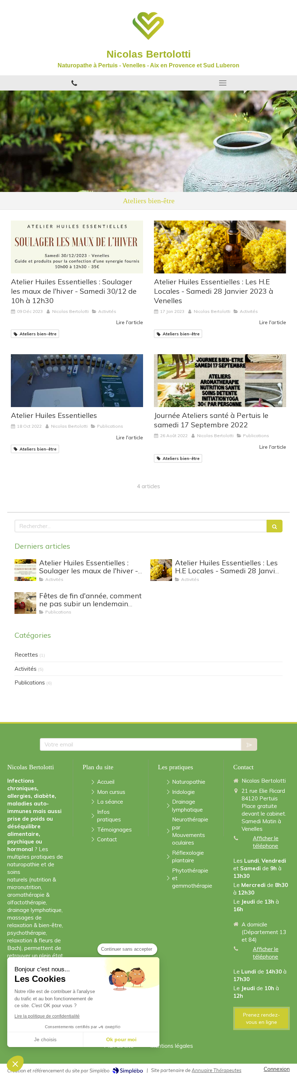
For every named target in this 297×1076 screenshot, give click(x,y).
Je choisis (45, 1039)
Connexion (277, 1068)
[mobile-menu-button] (222, 83)
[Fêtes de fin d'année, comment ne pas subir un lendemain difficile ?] (25, 603)
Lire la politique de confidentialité (47, 1016)
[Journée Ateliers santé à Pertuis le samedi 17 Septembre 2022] (220, 380)
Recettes (26, 654)
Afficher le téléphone (266, 842)
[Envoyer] (249, 744)
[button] (15, 1063)
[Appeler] (74, 83)
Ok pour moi (121, 1039)
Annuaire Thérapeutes (216, 1070)
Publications (29, 682)
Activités (25, 668)
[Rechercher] (275, 526)
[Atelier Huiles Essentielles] (77, 380)
